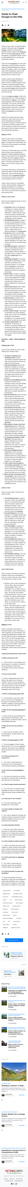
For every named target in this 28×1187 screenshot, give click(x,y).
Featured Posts (5, 9)
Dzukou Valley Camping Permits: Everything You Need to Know (17, 1019)
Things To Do (11, 988)
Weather (4, 624)
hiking (8, 356)
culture (9, 335)
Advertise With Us (9, 1180)
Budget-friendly (6, 893)
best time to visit (15, 693)
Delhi (11, 587)
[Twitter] (14, 1184)
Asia (3, 1083)
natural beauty (16, 53)
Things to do (5, 345)
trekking (14, 100)
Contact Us (12, 1178)
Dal (10, 899)
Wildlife (14, 81)
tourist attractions (18, 710)
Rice (4, 921)
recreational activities (18, 175)
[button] (2, 2)
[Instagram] (16, 1184)
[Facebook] (11, 1184)
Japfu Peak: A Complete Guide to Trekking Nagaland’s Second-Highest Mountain (17, 992)
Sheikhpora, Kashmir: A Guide (13, 1086)
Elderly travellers (18, 899)
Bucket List (11, 1000)
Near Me (19, 1041)
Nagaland (22, 987)
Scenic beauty (16, 921)
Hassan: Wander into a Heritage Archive (13, 1115)
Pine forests (18, 918)
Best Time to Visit (12, 987)
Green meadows (19, 903)
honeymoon (5, 912)
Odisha (13, 1148)
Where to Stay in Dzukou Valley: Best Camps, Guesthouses (15, 1046)
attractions (14, 63)
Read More (21, 1095)
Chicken (5, 899)
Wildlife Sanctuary (13, 220)
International (14, 954)
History (4, 134)
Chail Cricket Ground (11, 287)
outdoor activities (13, 96)
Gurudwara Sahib (16, 906)
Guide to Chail (6, 906)
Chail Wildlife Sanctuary (17, 896)
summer (16, 158)
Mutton (14, 915)
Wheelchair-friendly (15, 927)
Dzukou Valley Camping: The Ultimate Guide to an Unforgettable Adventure (17, 1032)
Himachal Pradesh (17, 9)
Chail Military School (17, 893)
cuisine (12, 744)
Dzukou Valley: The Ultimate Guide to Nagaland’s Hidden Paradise (16, 1005)
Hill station (5, 909)
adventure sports (6, 890)
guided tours (14, 255)
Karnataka (14, 1112)
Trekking (15, 924)
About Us (6, 1178)
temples (10, 407)
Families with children (7, 903)
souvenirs (17, 446)
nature (13, 88)
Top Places (17, 988)
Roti (9, 921)
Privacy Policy (19, 1178)
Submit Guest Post (19, 1180)
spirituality (8, 422)
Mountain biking (6, 915)
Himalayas (23, 52)
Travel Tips (23, 988)
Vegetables (5, 927)
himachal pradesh (15, 909)
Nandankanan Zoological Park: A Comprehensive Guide (14, 1151)
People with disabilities (8, 918)
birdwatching (22, 231)
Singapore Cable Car (17, 956)
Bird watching (17, 890)
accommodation (18, 770)
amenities (20, 511)
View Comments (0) (13, 940)
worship (12, 266)
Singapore (20, 954)
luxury (24, 69)
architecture (10, 111)
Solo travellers (6, 924)
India (23, 9)
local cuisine (14, 740)
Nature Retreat (15, 553)
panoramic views (18, 237)
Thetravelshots (8, 1094)
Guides (11, 9)
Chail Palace (5, 896)
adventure (21, 857)
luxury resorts (15, 912)
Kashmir (8, 1083)
